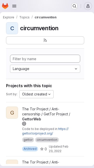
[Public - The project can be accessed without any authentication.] (24, 124)
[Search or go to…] (74, 6)
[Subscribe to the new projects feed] (45, 40)
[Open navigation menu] (14, 6)
